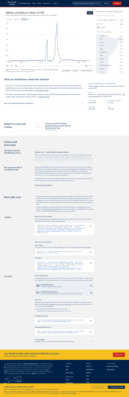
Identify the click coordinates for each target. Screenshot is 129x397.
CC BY (32, 71)
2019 (90, 66)
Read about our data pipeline (43, 185)
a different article (43, 97)
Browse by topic (25, 3)
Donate (117, 3)
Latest (39, 3)
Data (33, 3)
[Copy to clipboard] (89, 226)
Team (87, 376)
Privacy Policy (55, 393)
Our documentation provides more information (57, 304)
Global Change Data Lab (31, 363)
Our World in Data (12, 3)
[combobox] (86, 3)
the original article (42, 90)
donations (29, 389)
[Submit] (98, 3)
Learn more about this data (51, 69)
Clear (121, 24)
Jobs (87, 379)
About (55, 3)
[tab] (10, 19)
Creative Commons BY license (51, 209)
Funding (88, 372)
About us (89, 366)
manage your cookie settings (68, 393)
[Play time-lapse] (7, 65)
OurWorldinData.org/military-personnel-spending (18, 71)
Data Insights (69, 372)
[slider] (15, 66)
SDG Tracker (69, 383)
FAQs (33, 373)
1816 (11, 66)
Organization (90, 369)
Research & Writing (112, 366)
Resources (46, 3)
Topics (67, 366)
